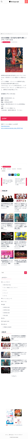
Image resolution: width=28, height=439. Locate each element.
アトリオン (19, 168)
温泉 (4, 304)
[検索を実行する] (25, 272)
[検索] (15, 376)
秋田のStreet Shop (7, 284)
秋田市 (4, 168)
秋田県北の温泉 (6, 307)
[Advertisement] (14, 18)
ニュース (14, 168)
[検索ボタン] (1, 1)
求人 (4, 318)
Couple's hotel (6, 321)
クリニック (5, 292)
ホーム (6, 434)
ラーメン (5, 290)
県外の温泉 (5, 315)
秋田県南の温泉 (6, 312)
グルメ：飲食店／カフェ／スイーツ (10, 287)
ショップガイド (6, 282)
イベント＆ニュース (6, 42)
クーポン (5, 301)
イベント (9, 168)
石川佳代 (3, 170)
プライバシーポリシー (18, 434)
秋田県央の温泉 (6, 310)
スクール (5, 295)
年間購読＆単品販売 (7, 327)
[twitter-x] (12, 376)
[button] (9, 175)
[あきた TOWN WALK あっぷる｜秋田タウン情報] (14, 1)
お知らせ (5, 324)
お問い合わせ (11, 434)
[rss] (14, 376)
